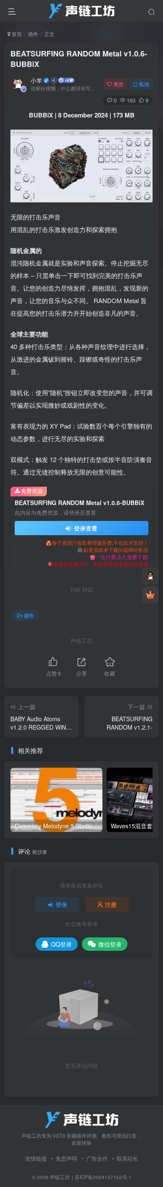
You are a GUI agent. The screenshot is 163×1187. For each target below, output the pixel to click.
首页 (16, 33)
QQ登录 (61, 944)
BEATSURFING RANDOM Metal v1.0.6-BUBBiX (78, 58)
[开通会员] (150, 595)
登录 (61, 904)
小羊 (36, 80)
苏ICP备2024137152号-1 (103, 1177)
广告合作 (97, 1158)
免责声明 (66, 1158)
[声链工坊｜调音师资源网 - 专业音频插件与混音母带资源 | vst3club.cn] (81, 1119)
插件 (33, 33)
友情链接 (36, 1158)
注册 (111, 904)
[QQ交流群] (150, 575)
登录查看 (84, 528)
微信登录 (110, 944)
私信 (144, 83)
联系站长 (127, 1158)
